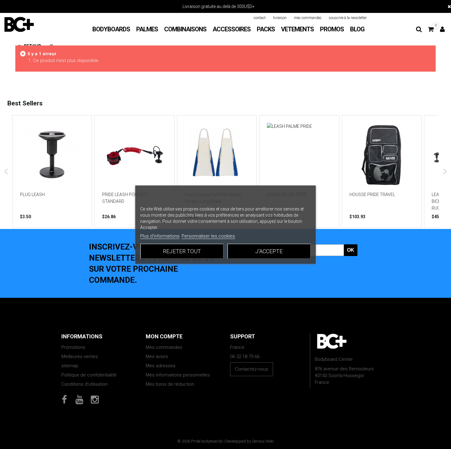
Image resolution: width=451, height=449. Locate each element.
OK (350, 250)
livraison (280, 18)
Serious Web (263, 441)
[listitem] (52, 171)
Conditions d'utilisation (84, 384)
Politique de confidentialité (89, 375)
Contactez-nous (251, 369)
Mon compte (164, 336)
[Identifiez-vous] (442, 29)
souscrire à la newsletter (348, 18)
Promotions (73, 347)
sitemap (69, 365)
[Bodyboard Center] (19, 24)
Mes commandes (164, 347)
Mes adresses (160, 365)
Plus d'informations (159, 235)
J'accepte (269, 251)
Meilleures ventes (79, 356)
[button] (6, 171)
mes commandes (308, 18)
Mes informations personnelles (178, 375)
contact (260, 18)
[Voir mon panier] (431, 29)
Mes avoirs (157, 356)
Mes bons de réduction (170, 384)
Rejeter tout (182, 251)
